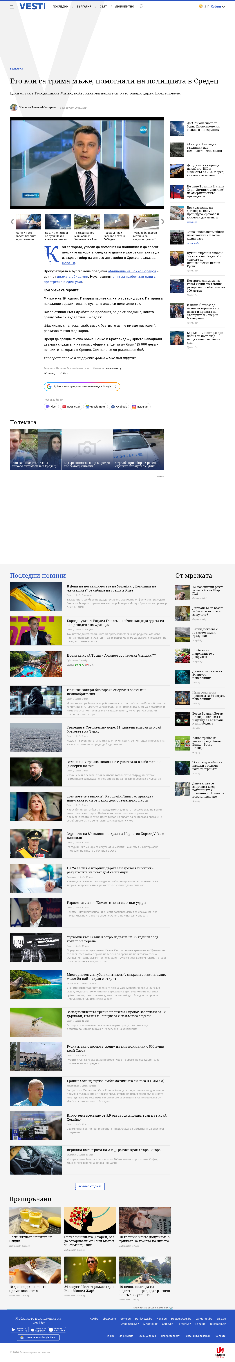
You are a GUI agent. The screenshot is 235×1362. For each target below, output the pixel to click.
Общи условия (147, 1336)
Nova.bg (162, 1318)
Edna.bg (200, 1324)
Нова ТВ (68, 263)
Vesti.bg (32, 6)
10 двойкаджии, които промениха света (27, 1289)
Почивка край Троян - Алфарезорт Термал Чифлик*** (111, 655)
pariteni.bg (192, 221)
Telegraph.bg (218, 1324)
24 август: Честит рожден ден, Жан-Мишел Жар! (89, 1289)
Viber (53, 406)
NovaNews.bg (113, 368)
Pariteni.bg (184, 1324)
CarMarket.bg (204, 1318)
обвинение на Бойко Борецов (132, 271)
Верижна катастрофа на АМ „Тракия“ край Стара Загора (114, 1150)
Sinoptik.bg (150, 1324)
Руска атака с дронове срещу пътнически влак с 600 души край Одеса (115, 1048)
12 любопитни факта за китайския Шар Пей (207, 590)
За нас (110, 1336)
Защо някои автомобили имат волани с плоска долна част (205, 235)
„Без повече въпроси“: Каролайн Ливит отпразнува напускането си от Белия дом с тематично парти (110, 798)
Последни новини (38, 575)
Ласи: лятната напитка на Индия (31, 1239)
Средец (50, 373)
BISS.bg (221, 1318)
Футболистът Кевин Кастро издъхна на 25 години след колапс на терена (112, 939)
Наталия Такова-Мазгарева (37, 107)
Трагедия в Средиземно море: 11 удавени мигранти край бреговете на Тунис (114, 729)
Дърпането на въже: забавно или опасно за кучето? (207, 611)
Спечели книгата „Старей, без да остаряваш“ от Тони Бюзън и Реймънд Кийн (89, 1241)
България (84, 6)
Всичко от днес (90, 1186)
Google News (98, 406)
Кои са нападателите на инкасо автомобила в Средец (34, 464)
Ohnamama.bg (130, 1324)
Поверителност (170, 1336)
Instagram (142, 406)
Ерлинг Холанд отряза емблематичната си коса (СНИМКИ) (115, 1081)
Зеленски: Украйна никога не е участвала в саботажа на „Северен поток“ (114, 763)
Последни (60, 6)
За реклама (126, 1336)
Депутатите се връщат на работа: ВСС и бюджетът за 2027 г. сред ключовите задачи (205, 170)
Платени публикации (197, 1336)
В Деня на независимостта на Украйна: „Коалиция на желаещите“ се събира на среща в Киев (111, 588)
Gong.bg (125, 1318)
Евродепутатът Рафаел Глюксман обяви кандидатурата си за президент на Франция (115, 622)
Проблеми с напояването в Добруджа (203, 653)
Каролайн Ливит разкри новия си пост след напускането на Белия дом (205, 338)
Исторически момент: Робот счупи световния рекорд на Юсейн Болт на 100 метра (206, 286)
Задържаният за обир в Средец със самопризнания (87, 464)
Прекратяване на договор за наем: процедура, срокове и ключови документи (203, 212)
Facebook (121, 406)
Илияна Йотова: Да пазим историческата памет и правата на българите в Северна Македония (203, 311)
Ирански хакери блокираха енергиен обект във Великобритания (107, 692)
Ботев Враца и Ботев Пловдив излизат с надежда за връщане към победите (208, 718)
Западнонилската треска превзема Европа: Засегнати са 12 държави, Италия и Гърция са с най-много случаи (116, 1014)
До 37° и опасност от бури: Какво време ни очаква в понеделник (203, 126)
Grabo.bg (167, 1324)
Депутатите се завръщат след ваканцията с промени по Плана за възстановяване (208, 790)
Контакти (220, 1336)
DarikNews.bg (143, 1318)
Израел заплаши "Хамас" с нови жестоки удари (106, 902)
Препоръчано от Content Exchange (151, 1307)
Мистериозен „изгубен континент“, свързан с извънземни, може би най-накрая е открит (116, 976)
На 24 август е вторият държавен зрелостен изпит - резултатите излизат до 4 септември (110, 870)
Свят (103, 6)
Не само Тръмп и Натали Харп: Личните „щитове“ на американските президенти (205, 191)
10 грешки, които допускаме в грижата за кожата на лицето (144, 1239)
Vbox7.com (109, 1318)
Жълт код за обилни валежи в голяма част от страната (207, 765)
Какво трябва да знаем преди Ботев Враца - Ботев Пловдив (206, 743)
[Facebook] (225, 1340)
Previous (12, 229)
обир (65, 373)
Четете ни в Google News (42, 1337)
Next (162, 229)
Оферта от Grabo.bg (77, 660)
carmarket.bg (193, 243)
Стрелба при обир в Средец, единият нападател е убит (136, 464)
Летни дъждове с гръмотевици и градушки (205, 632)
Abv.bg (94, 1318)
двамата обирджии (72, 276)
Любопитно (124, 6)
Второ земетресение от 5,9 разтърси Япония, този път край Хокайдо (117, 1117)
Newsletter (73, 406)
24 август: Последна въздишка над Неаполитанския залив (204, 147)
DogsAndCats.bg (181, 1318)
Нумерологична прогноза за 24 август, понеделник (208, 695)
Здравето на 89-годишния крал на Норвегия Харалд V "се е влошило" (115, 835)
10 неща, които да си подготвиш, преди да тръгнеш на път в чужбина (144, 1291)
